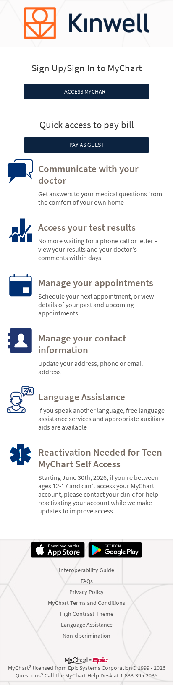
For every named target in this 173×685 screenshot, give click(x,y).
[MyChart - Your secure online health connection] (86, 23)
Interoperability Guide (86, 570)
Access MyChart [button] (86, 91)
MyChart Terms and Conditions (86, 603)
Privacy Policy (86, 592)
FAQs (87, 581)
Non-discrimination (86, 635)
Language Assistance (87, 624)
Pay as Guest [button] (86, 144)
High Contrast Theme (86, 613)
